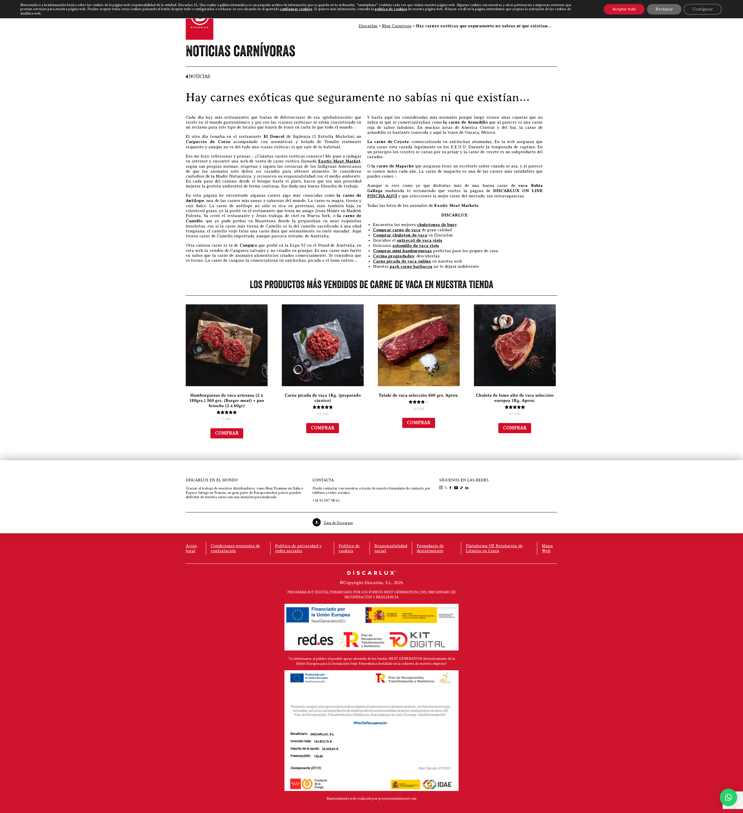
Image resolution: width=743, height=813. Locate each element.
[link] (441, 488)
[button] (728, 797)
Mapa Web (547, 548)
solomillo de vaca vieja (415, 245)
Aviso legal (191, 548)
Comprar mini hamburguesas (402, 250)
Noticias (199, 76)
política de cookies (391, 9)
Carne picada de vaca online (402, 261)
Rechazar (664, 9)
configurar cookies (296, 9)
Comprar (227, 433)
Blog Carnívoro (397, 26)
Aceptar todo (624, 9)
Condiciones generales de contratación (235, 548)
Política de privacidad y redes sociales (298, 548)
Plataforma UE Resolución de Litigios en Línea (494, 548)
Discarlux (368, 26)
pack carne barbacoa (411, 266)
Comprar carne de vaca (397, 229)
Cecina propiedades (393, 256)
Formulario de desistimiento (430, 548)
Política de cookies (349, 548)
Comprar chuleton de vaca (400, 235)
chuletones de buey (437, 224)
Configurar (702, 9)
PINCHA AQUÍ (382, 196)
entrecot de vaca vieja (419, 240)
